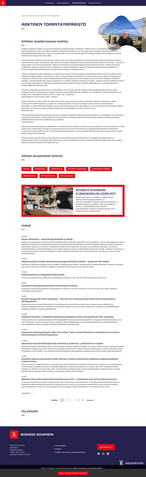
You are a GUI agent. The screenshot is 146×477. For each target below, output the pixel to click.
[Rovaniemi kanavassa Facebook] (99, 454)
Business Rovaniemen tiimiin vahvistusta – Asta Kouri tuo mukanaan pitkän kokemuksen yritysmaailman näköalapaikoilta (68, 300)
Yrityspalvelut (49, 3)
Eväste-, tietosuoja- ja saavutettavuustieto (70, 452)
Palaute (57, 449)
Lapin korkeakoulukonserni (101, 169)
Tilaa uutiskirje (60, 446)
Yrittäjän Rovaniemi (79, 3)
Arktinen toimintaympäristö (50, 16)
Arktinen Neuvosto (29, 176)
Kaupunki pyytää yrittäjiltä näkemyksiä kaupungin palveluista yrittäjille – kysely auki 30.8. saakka (65, 261)
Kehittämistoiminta (95, 3)
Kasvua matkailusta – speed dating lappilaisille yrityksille (47, 239)
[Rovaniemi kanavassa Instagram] (103, 454)
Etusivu (23, 16)
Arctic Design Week (66, 176)
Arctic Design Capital (48, 176)
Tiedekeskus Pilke (56, 169)
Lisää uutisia (25, 393)
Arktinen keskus (40, 169)
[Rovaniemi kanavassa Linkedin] (108, 454)
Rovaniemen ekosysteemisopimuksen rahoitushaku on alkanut (49, 285)
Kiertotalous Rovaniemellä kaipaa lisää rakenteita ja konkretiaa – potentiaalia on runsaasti (62, 343)
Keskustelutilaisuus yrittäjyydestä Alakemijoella (43, 274)
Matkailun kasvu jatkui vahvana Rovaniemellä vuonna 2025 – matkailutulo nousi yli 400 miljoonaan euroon (69, 379)
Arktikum (26, 169)
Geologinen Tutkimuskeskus (77, 169)
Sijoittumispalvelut (63, 3)
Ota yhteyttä (106, 447)
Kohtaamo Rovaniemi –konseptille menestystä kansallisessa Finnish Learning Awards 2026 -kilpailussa (67, 316)
